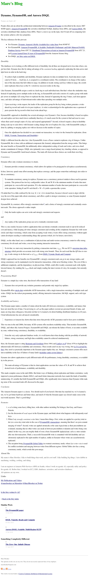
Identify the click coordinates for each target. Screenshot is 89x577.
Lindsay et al (61, 343)
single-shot (19, 290)
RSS (4, 569)
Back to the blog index (10, 499)
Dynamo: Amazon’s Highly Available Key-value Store (38, 44)
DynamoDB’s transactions (49, 422)
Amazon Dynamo (54, 26)
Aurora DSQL (77, 28)
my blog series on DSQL (26, 56)
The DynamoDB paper (15, 510)
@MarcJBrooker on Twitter (32, 483)
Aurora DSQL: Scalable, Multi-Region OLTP (23, 529)
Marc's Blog (11, 3)
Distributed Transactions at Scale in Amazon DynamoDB (53, 50)
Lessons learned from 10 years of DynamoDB (28, 53)
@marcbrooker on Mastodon (11, 483)
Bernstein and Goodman (34, 343)
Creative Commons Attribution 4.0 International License (35, 574)
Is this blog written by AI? (10, 492)
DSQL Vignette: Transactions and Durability (21, 135)
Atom (9, 569)
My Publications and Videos (11, 480)
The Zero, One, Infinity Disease (18, 544)
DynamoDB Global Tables (33, 443)
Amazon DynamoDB (19, 28)
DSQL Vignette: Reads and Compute (56, 254)
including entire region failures (51, 352)
